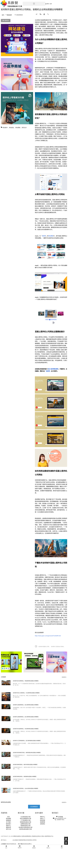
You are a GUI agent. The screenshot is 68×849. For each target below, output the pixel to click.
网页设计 (24, 127)
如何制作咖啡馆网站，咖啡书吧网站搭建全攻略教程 (25, 764)
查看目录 (6, 20)
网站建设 (11, 127)
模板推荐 (9, 15)
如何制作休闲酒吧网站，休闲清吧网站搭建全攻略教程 (25, 728)
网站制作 (5, 127)
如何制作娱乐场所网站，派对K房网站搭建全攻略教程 (25, 788)
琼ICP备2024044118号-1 (25, 844)
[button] (34, 806)
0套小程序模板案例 (53, 369)
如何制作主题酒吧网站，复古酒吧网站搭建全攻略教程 (25, 704)
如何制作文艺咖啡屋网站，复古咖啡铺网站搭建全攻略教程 (27, 740)
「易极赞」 (48, 371)
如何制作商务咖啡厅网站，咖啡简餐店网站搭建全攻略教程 (27, 752)
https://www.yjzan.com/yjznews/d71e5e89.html (48, 635)
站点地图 (9, 840)
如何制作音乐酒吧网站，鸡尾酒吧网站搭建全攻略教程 (25, 681)
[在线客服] (66, 839)
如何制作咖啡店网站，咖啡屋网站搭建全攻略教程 (24, 776)
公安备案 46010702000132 (8, 844)
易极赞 (44, 236)
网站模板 (17, 127)
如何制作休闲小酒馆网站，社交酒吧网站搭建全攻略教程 (26, 693)
